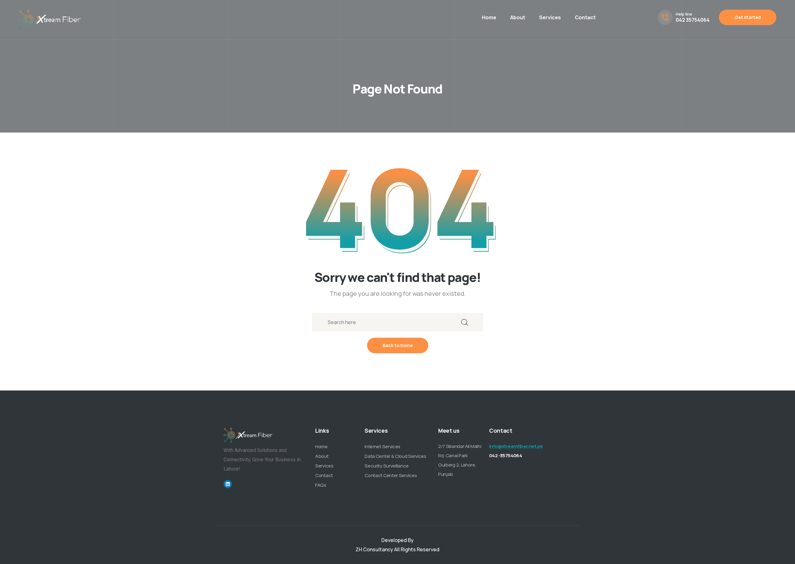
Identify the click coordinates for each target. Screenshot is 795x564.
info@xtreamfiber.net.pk (516, 446)
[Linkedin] (228, 484)
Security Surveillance (387, 465)
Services (550, 17)
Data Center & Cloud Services (395, 456)
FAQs (320, 485)
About (517, 17)
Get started (747, 17)
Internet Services (382, 446)
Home (489, 17)
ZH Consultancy (374, 549)
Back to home (398, 345)
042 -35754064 (505, 455)
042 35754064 (693, 19)
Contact (585, 17)
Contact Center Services (391, 475)
